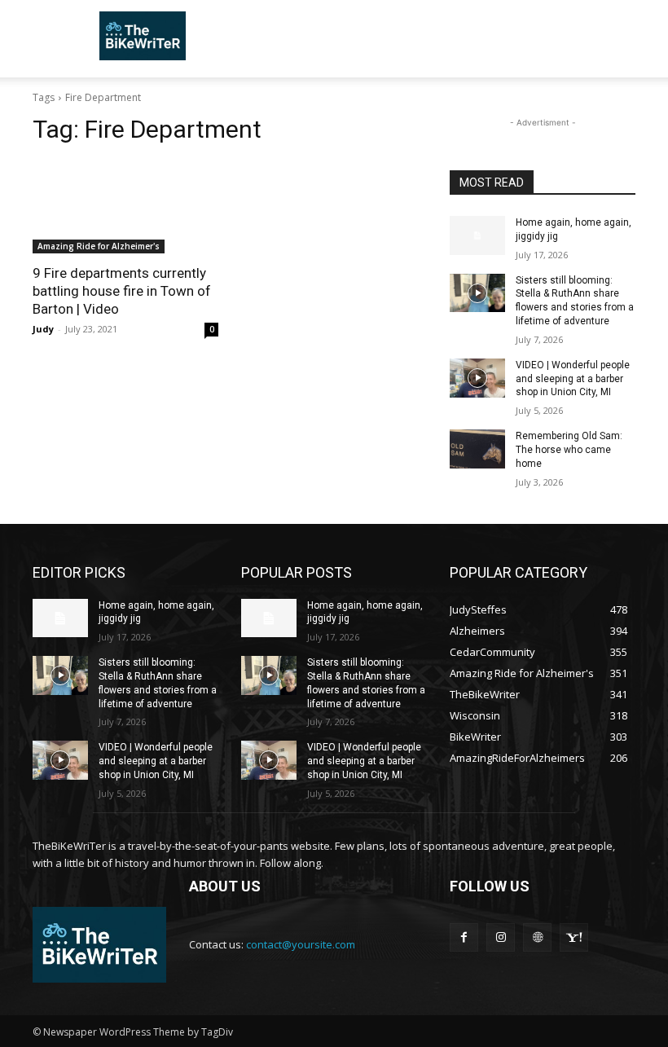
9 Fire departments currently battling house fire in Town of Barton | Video (122, 291)
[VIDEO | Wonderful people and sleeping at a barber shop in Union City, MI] (477, 378)
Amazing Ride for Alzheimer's (98, 246)
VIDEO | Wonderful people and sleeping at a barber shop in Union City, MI (573, 378)
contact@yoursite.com (300, 944)
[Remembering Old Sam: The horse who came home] (477, 449)
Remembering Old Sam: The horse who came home (569, 449)
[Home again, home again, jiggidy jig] (477, 235)
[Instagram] (500, 937)
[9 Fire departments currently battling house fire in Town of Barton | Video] (125, 207)
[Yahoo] (574, 937)
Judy (43, 329)
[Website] (537, 937)
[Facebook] (464, 937)
